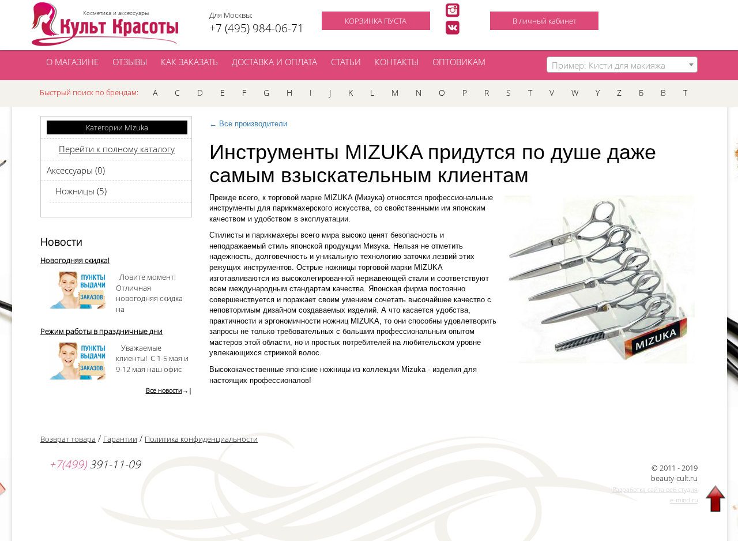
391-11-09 (95, 464)
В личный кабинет (545, 21)
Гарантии (120, 439)
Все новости (164, 390)
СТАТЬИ (346, 61)
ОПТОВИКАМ (458, 61)
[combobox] (622, 65)
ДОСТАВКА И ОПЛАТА (274, 61)
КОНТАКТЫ (397, 61)
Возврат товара (68, 439)
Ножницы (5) (81, 191)
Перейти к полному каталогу (117, 149)
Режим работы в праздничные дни (101, 331)
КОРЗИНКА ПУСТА (375, 21)
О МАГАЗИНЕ (72, 61)
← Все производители (248, 123)
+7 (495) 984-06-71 (256, 28)
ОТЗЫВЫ (129, 61)
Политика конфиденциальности (201, 439)
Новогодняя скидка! (75, 260)
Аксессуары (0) (76, 170)
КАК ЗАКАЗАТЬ (189, 61)
